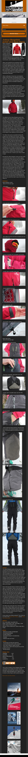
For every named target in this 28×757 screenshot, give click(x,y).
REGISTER (14, 22)
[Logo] (14, 6)
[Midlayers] (9, 664)
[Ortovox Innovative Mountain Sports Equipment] (14, 689)
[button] (14, 19)
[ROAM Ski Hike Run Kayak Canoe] (14, 718)
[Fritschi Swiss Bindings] (14, 703)
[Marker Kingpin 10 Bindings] (14, 732)
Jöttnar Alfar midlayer (14, 616)
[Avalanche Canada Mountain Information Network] (14, 746)
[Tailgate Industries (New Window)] (14, 16)
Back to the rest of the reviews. (9, 675)
